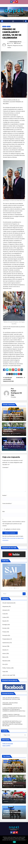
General (9, 427)
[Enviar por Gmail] (19, 370)
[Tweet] (7, 370)
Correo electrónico (7, 503)
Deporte (4, 621)
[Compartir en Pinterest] (13, 370)
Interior (5, 412)
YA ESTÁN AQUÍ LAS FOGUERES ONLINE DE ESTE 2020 (8, 379)
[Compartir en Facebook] (4, 370)
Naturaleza (5, 660)
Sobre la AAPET (6, 745)
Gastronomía (5, 642)
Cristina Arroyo (16, 433)
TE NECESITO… (20, 377)
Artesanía (4, 610)
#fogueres (9, 45)
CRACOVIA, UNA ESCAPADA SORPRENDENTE (10, 431)
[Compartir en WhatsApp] (10, 370)
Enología (4, 624)
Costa (3, 613)
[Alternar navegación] (13, 21)
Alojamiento (5, 606)
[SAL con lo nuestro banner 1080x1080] (14, 575)
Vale (14, 841)
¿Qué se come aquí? (20, 427)
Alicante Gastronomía (7, 602)
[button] (23, 21)
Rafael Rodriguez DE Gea (15, 41)
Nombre (4, 495)
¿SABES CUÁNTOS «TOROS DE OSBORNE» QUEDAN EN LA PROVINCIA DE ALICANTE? (14, 716)
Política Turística (6, 668)
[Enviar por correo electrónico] (16, 370)
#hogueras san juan (17, 45)
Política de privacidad (7, 743)
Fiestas (8, 26)
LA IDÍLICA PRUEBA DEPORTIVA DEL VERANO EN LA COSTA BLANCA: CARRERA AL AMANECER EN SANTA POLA (13, 709)
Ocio (9, 412)
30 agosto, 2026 (9, 768)
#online (9, 47)
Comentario (5, 467)
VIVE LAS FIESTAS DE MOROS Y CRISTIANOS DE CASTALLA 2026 (13, 416)
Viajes (14, 427)
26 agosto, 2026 (9, 799)
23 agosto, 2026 (9, 814)
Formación (5, 635)
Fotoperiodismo (6, 639)
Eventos (4, 628)
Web (3, 511)
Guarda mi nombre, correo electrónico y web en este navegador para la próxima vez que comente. (13, 523)
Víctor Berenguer (17, 418)
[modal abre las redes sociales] (22, 370)
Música (4, 657)
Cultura (4, 26)
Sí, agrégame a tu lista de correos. (12, 529)
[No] (26, 839)
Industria (4, 649)
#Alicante (18, 43)
